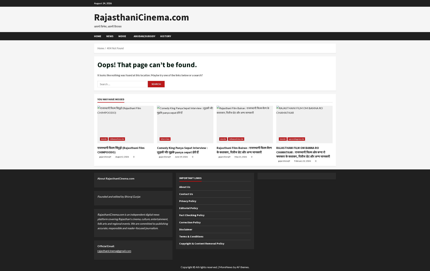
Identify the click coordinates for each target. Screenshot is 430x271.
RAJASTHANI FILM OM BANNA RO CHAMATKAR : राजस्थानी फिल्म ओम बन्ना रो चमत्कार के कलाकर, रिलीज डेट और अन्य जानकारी (303, 152)
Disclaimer (185, 229)
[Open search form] (335, 36)
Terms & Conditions (191, 236)
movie (122, 36)
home (97, 36)
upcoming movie (296, 139)
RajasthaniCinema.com (141, 17)
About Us (184, 187)
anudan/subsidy (144, 36)
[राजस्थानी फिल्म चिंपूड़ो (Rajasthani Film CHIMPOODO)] (125, 124)
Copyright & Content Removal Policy (201, 243)
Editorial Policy (188, 208)
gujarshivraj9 (105, 156)
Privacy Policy (187, 201)
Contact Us (186, 194)
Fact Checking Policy (191, 215)
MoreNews (225, 267)
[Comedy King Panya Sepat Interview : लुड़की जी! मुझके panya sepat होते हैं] (185, 124)
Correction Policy (190, 222)
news (109, 36)
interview (165, 139)
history (165, 36)
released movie (117, 139)
